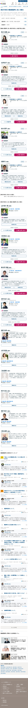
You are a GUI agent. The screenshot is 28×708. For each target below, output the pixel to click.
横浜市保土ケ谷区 (9, 668)
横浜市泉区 (18, 671)
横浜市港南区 (14, 670)
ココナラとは (5, 689)
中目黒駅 (4, 342)
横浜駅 (11, 210)
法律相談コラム (6, 688)
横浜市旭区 (12, 35)
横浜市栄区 (13, 671)
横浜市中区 (20, 667)
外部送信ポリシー (20, 689)
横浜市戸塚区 (8, 670)
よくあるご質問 (6, 691)
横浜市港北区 (3, 670)
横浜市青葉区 (23, 671)
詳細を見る (14, 345)
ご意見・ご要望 (19, 684)
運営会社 (4, 700)
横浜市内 (2, 665)
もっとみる (14, 627)
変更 (25, 18)
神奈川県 (12, 209)
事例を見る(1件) (8, 116)
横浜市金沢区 (20, 668)
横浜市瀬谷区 (8, 671)
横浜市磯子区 (15, 668)
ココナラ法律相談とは (7, 684)
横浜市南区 (3, 668)
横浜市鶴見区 (3, 667)
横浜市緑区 (3, 671)
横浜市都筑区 (3, 673)
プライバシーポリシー (21, 688)
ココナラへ (3, 1)
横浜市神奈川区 (18, 270)
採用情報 (4, 702)
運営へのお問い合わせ (7, 693)
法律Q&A (5, 686)
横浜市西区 (17, 209)
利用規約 (18, 686)
